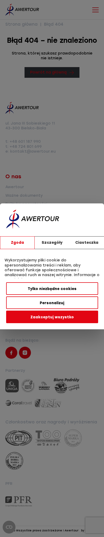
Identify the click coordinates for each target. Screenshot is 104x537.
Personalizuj (52, 303)
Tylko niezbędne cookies (52, 289)
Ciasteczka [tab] (86, 242)
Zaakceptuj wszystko (52, 317)
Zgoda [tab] (17, 242)
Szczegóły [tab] (52, 242)
